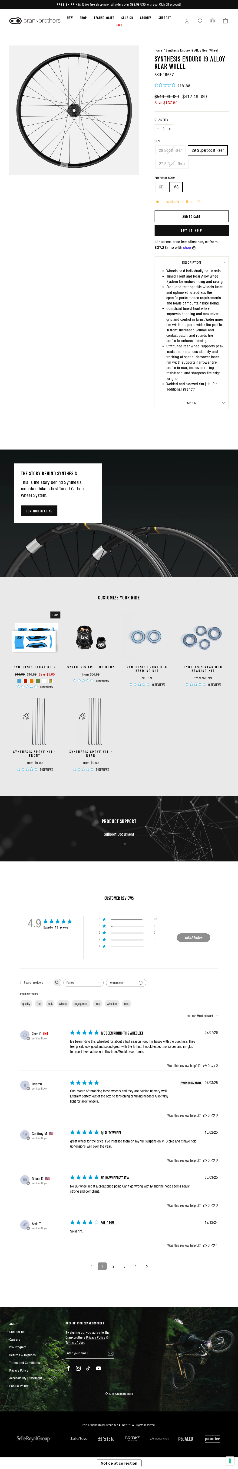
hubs (97, 1004)
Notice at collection (119, 1463)
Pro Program (17, 1347)
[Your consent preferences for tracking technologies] (229, 1460)
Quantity (161, 120)
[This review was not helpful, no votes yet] (213, 1065)
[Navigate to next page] (146, 1266)
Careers (14, 1339)
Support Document (119, 834)
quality (26, 1004)
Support (165, 17)
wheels (63, 1004)
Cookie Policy (18, 1386)
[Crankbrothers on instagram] (78, 1368)
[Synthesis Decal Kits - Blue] (19, 681)
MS (176, 186)
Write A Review (193, 937)
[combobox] (83, 983)
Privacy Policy (18, 1370)
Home (159, 50)
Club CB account (169, 4)
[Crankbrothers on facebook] (68, 1368)
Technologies (104, 17)
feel (39, 1004)
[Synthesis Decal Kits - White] (44, 681)
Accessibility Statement (25, 1378)
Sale (119, 24)
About (13, 1324)
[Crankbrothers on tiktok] (88, 1368)
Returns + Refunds (22, 1355)
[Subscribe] (111, 1353)
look (50, 1004)
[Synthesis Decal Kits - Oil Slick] (50, 681)
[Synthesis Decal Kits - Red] (25, 681)
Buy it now (191, 230)
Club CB (127, 17)
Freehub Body (165, 178)
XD (161, 186)
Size (158, 141)
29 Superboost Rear (208, 150)
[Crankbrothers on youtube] (98, 1368)
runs (126, 1004)
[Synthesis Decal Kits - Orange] (32, 681)
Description (191, 262)
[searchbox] (36, 982)
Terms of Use (75, 1342)
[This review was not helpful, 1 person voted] (213, 1245)
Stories (146, 17)
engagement (81, 1004)
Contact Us (17, 1332)
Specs (191, 403)
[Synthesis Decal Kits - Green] (38, 681)
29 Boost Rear (170, 150)
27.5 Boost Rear (172, 163)
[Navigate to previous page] (91, 1266)
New (70, 17)
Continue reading (39, 511)
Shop (83, 17)
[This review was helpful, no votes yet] (205, 1066)
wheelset (112, 1004)
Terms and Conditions (24, 1363)
